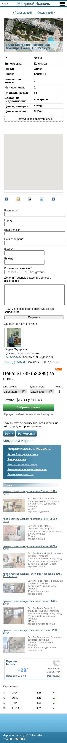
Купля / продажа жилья (22, 454)
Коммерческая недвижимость (27, 469)
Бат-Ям (10, 664)
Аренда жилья (16, 459)
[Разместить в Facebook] (53, 199)
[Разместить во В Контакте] (6, 199)
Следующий (45, 12)
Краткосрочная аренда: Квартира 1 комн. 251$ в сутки (30, 520)
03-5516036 (18, 739)
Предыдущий (23, 12)
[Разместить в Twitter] (41, 199)
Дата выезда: (37, 386)
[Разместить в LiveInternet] (29, 199)
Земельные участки (20, 474)
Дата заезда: (10, 386)
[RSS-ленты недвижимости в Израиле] (58, 369)
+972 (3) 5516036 (15, 362)
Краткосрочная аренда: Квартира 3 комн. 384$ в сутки (30, 602)
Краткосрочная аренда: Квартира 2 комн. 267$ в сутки (30, 547)
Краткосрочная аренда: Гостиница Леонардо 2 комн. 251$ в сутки (32, 575)
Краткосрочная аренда (22, 464)
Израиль (11, 661)
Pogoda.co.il (53, 676)
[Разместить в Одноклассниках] (18, 199)
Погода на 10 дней (16, 676)
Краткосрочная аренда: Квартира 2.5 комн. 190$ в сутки (31, 631)
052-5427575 (13, 357)
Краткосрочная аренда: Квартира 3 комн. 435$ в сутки (30, 492)
